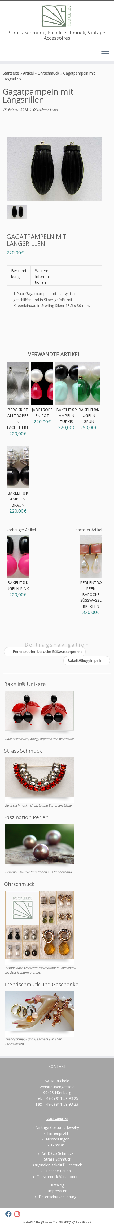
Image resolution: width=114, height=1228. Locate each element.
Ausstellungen (57, 1139)
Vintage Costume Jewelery (52, 1222)
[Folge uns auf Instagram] (18, 1214)
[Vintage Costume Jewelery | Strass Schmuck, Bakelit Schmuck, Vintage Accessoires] (57, 15)
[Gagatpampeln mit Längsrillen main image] (17, 213)
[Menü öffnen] (105, 52)
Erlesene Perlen (57, 1170)
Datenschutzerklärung (57, 1196)
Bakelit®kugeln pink (86, 660)
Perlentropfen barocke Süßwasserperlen (45, 651)
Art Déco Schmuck (57, 1153)
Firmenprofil (57, 1133)
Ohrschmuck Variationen (57, 1176)
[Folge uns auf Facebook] (9, 1214)
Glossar (57, 1144)
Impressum (57, 1190)
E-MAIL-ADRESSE (57, 1119)
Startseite (11, 73)
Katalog (57, 1185)
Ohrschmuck (48, 73)
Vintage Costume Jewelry (57, 1127)
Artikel (28, 73)
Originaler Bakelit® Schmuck (57, 1164)
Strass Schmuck (57, 1159)
